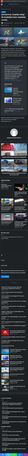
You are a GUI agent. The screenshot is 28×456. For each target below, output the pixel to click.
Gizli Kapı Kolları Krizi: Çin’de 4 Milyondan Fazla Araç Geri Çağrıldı (20, 208)
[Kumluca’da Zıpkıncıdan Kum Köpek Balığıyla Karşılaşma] (5, 369)
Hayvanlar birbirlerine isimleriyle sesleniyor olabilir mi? (18, 350)
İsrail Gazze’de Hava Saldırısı (17, 374)
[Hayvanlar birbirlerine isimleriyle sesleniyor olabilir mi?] (8, 90)
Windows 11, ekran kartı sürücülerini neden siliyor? (17, 100)
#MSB (16, 78)
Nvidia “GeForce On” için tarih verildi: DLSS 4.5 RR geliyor (21, 193)
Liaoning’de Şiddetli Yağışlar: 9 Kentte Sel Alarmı (13, 337)
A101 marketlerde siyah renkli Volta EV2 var (6, 222)
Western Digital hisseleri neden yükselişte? (12, 292)
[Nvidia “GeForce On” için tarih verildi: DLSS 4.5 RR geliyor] (21, 187)
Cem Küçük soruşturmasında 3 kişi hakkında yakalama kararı (17, 331)
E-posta (3, 260)
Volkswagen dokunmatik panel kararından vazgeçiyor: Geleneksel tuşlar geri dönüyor (21, 223)
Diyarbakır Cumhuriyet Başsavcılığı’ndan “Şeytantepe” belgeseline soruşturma (11, 287)
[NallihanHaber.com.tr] (14, 4)
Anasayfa (4, 9)
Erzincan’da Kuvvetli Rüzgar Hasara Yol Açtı (17, 381)
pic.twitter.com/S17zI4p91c (12, 80)
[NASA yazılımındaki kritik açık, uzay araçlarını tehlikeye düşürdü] (7, 202)
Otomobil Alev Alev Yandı (7, 346)
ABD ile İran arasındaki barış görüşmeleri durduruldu (17, 362)
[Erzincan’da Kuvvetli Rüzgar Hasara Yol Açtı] (5, 382)
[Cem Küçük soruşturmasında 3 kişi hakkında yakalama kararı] (5, 332)
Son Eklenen (14, 282)
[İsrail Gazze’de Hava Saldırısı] (5, 376)
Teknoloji (9, 9)
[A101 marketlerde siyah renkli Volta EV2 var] (7, 216)
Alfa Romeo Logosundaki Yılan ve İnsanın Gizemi (6, 186)
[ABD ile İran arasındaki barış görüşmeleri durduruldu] (5, 363)
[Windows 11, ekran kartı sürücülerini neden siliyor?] (8, 100)
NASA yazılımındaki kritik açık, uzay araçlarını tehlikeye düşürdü (7, 208)
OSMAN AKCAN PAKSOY (8, 23)
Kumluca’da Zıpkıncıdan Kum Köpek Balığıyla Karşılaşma (17, 368)
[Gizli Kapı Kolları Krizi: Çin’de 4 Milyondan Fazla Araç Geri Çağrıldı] (21, 202)
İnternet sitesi (4, 265)
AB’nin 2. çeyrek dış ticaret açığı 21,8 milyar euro (13, 322)
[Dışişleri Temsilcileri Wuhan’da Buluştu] (5, 388)
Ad (2, 255)
